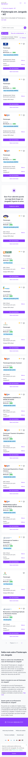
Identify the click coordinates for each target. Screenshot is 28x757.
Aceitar (14, 753)
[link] (7, 44)
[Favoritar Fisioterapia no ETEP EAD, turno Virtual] (24, 115)
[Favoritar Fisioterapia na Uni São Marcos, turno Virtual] (24, 323)
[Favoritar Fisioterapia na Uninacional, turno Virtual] (24, 44)
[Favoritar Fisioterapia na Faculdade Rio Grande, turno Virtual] (24, 573)
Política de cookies (20, 730)
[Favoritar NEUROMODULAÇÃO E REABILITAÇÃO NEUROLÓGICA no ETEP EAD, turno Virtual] (24, 502)
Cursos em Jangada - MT (9, 8)
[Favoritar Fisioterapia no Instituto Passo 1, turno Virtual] (24, 216)
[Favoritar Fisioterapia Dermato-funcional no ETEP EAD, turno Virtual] (24, 359)
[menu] (25, 3)
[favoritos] (20, 3)
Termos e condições (9, 735)
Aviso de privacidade (8, 730)
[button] (14, 28)
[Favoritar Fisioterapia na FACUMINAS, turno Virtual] (24, 287)
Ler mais (3, 20)
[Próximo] (22, 643)
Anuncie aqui (20, 735)
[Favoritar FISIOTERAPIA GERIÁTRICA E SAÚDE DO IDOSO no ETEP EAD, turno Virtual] (24, 394)
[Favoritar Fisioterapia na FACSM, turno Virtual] (24, 252)
